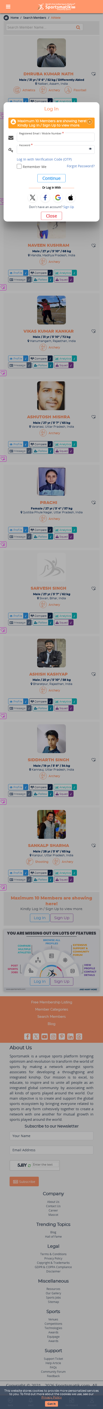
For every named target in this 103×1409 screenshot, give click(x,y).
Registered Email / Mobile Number (41, 133)
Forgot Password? (81, 166)
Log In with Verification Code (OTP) (44, 159)
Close (51, 216)
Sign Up (68, 207)
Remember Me (34, 166)
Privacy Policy (51, 1397)
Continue (51, 178)
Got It (51, 1404)
